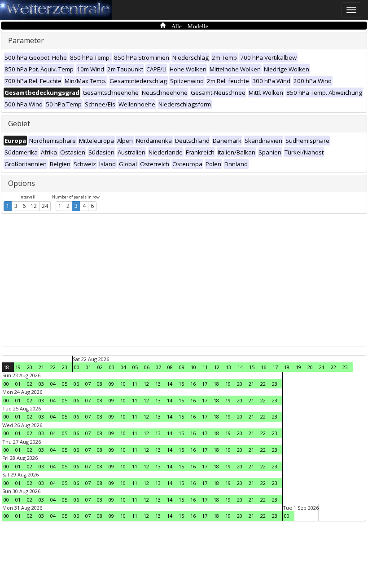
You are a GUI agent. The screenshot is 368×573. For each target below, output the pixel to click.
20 (29, 367)
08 (170, 367)
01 (88, 367)
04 (123, 367)
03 (111, 367)
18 (6, 367)
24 (45, 206)
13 (228, 367)
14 (240, 367)
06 (146, 367)
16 (263, 367)
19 (18, 367)
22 (53, 367)
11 (205, 367)
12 (34, 206)
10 (193, 367)
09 (181, 367)
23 (64, 367)
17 (275, 367)
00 (76, 367)
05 (135, 367)
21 (41, 367)
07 (158, 367)
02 (100, 367)
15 (251, 367)
